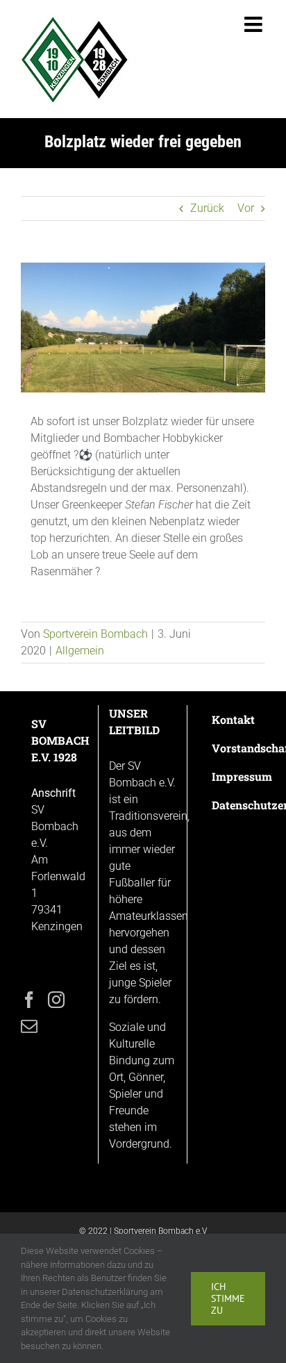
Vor (245, 208)
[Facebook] (29, 999)
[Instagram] (56, 999)
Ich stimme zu (228, 1298)
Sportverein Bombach (95, 634)
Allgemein (80, 650)
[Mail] (29, 1026)
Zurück (207, 208)
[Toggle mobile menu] (254, 24)
